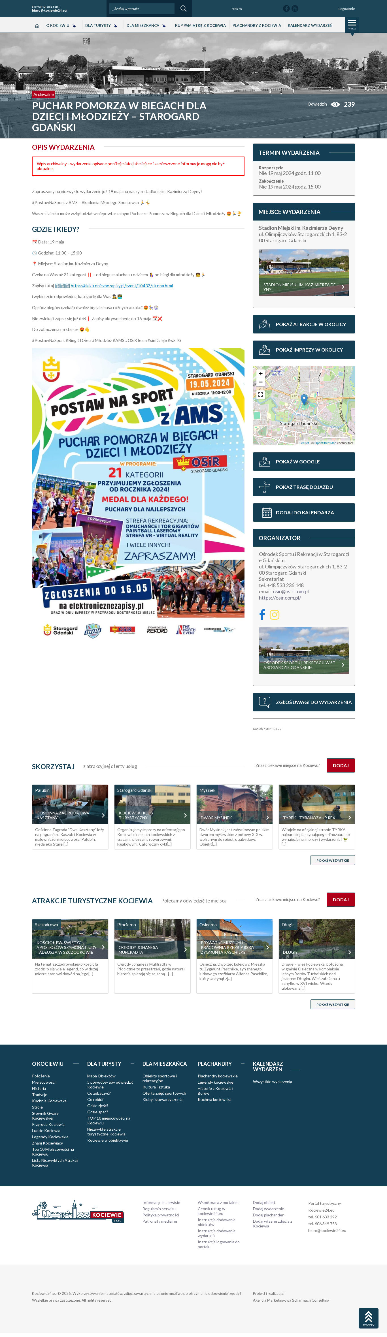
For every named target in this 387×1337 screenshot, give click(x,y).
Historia (39, 1088)
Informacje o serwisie (161, 1202)
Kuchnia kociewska (214, 1099)
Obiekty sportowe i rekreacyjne (160, 1078)
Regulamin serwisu (159, 1208)
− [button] (261, 382)
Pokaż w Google (298, 462)
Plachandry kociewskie (218, 1075)
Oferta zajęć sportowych (164, 1093)
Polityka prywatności (161, 1214)
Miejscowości (44, 1082)
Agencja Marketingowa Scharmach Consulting (291, 1300)
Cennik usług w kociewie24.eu (211, 1211)
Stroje (37, 1107)
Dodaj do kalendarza (305, 512)
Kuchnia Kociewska (49, 1100)
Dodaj (341, 765)
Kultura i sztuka (156, 1086)
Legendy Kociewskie (50, 1136)
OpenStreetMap (325, 442)
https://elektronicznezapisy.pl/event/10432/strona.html (122, 285)
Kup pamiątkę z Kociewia (200, 25)
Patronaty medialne (160, 1221)
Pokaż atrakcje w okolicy (311, 324)
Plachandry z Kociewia (257, 25)
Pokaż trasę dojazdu (304, 487)
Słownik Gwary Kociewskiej (45, 1115)
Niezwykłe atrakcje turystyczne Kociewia (106, 1131)
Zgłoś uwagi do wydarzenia (314, 702)
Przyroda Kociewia (48, 1124)
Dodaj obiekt (264, 1202)
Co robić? (95, 1099)
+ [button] (261, 373)
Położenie (41, 1075)
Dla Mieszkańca (143, 25)
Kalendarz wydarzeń (310, 25)
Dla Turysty (98, 25)
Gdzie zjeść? (98, 1105)
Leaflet (304, 442)
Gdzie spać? (97, 1111)
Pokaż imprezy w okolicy (309, 350)
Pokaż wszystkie (332, 860)
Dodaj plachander (268, 1214)
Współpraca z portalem (218, 1202)
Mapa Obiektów (101, 1075)
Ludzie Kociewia (46, 1130)
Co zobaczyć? (99, 1093)
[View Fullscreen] (260, 394)
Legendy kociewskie (215, 1082)
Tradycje (39, 1094)
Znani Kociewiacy (47, 1143)
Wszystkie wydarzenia (272, 1081)
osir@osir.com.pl (291, 591)
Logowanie (347, 9)
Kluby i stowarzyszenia (162, 1099)
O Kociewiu (57, 25)
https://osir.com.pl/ (280, 597)
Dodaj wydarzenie (268, 1208)
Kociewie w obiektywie (107, 1140)
